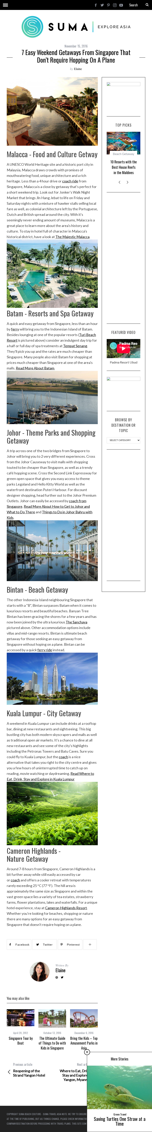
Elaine (78, 69)
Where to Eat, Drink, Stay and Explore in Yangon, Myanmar (75, 1072)
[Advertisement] (123, 258)
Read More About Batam (35, 368)
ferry (15, 329)
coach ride (70, 181)
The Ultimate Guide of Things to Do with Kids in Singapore (52, 1043)
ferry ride (44, 650)
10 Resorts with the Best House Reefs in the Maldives (123, 167)
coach (63, 757)
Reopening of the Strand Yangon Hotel (29, 1069)
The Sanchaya (76, 622)
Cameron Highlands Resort (66, 908)
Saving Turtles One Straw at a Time (119, 1121)
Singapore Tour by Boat (21, 1041)
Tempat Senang (75, 346)
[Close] (87, 1052)
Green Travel (119, 1114)
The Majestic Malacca (72, 237)
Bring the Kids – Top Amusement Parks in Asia (84, 1043)
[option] (20, 1027)
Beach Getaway (123, 154)
